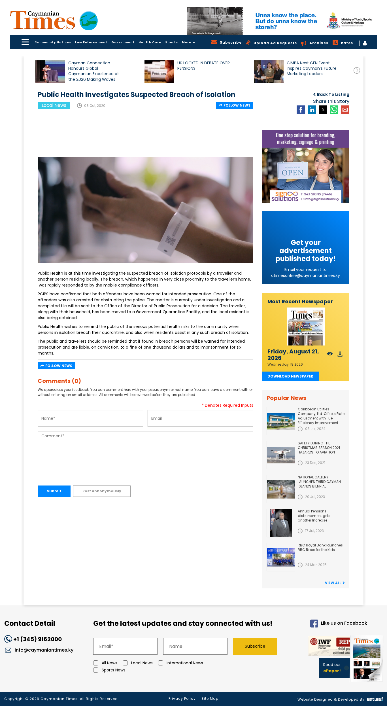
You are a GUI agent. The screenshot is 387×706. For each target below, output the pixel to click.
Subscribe (255, 646)
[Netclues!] (375, 699)
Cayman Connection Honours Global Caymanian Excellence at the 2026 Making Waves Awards (93, 71)
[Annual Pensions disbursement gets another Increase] (281, 523)
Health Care (150, 42)
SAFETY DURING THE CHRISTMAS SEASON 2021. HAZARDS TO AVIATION (319, 448)
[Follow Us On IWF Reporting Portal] (327, 647)
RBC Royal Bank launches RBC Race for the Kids (320, 547)
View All (333, 582)
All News (109, 663)
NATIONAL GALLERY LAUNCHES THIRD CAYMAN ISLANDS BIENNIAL (319, 482)
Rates (347, 43)
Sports (171, 42)
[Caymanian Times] (54, 20)
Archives (318, 43)
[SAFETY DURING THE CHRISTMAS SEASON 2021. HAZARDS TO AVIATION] (281, 455)
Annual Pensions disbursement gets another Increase (314, 516)
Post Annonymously (101, 491)
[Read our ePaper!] (367, 683)
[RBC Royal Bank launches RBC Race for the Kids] (281, 557)
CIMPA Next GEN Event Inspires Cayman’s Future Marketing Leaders (312, 68)
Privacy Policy (182, 698)
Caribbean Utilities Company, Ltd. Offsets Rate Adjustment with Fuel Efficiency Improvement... (321, 416)
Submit (54, 491)
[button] (50, 71)
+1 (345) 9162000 (37, 639)
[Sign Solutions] (305, 166)
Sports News (114, 670)
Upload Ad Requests (275, 43)
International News (185, 663)
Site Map (209, 698)
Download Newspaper (290, 376)
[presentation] (357, 70)
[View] (329, 355)
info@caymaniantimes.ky (44, 650)
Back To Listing (333, 94)
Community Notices (53, 42)
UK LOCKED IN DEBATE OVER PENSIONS (203, 65)
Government (123, 42)
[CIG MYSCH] (282, 21)
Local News (142, 663)
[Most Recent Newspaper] (305, 327)
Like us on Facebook (344, 623)
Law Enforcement (91, 42)
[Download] (340, 355)
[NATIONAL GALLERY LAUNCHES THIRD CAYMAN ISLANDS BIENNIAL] (281, 489)
